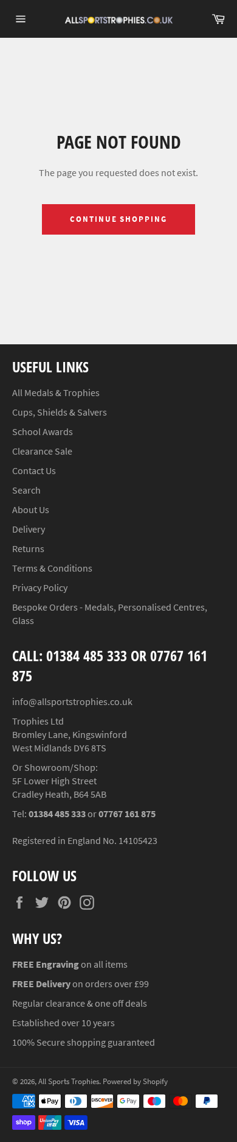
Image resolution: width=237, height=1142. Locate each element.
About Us (30, 509)
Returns (28, 548)
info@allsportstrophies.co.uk (72, 701)
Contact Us (34, 470)
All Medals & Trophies (56, 392)
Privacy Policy (39, 587)
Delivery (28, 529)
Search (26, 490)
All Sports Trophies (68, 1081)
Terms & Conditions (52, 568)
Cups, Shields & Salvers (59, 412)
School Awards (42, 431)
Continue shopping (118, 219)
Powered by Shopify (135, 1081)
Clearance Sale (42, 451)
